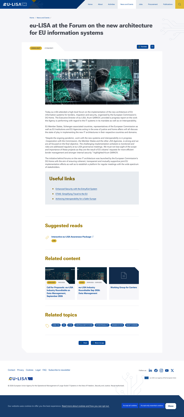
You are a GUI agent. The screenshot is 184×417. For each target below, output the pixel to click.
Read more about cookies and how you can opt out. (85, 406)
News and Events (126, 4)
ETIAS (70, 325)
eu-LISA (17, 4)
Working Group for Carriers (124, 287)
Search (179, 4)
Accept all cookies (130, 405)
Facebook (156, 371)
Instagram (161, 370)
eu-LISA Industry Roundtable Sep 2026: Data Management (89, 290)
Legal (38, 370)
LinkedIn (150, 371)
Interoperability (102, 325)
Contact (11, 370)
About (100, 4)
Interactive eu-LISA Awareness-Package (71, 237)
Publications (167, 4)
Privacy (20, 370)
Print (152, 47)
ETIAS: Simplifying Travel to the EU (72, 194)
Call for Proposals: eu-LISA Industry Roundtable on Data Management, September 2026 (60, 291)
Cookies (29, 370)
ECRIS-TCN (56, 325)
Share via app (99, 343)
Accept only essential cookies (152, 405)
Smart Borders (132, 325)
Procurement (153, 4)
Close (170, 406)
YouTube (167, 371)
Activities (111, 4)
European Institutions (84, 325)
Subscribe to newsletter (59, 370)
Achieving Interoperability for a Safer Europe (76, 199)
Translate (144, 46)
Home (90, 4)
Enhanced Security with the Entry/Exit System (76, 189)
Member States (117, 325)
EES (64, 325)
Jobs (141, 4)
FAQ (44, 370)
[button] (84, 343)
